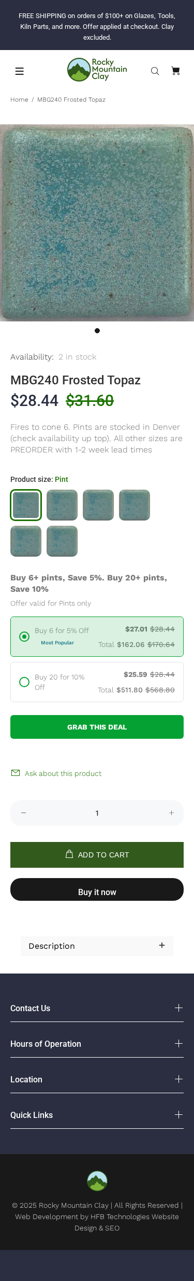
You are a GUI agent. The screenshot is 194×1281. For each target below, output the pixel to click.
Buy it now (97, 892)
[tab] (20, 920)
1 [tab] (97, 330)
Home (19, 99)
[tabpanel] (97, 223)
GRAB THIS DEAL (97, 727)
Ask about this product (63, 773)
